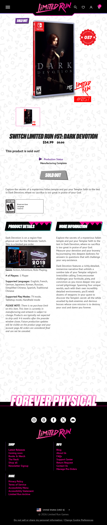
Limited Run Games (53, 7)
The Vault (13, 459)
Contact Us (62, 465)
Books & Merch (16, 456)
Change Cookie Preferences (78, 520)
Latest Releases (16, 449)
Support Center (64, 459)
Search (75, 7)
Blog (58, 449)
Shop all (12, 462)
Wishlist (83, 7)
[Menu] (8, 7)
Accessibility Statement (21, 491)
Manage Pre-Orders (66, 469)
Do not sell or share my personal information (38, 520)
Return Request (64, 462)
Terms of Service (17, 484)
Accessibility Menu (18, 487)
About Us (61, 453)
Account (91, 7)
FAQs (59, 456)
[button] (20, 58)
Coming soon (15, 453)
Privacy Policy (15, 481)
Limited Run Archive (19, 494)
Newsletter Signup (18, 465)
